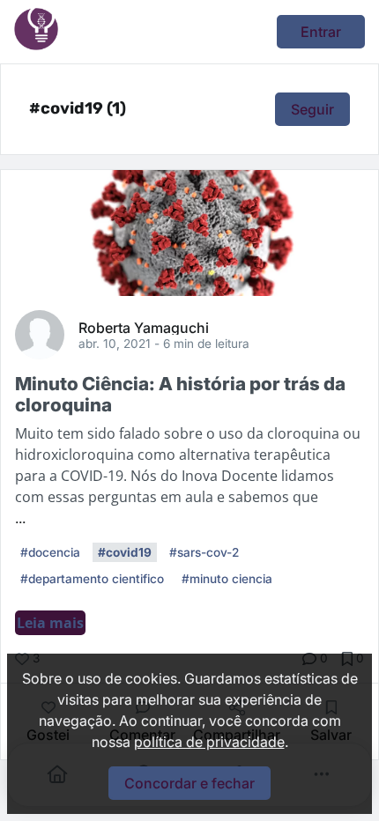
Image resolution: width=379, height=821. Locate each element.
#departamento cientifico (92, 579)
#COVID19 (125, 552)
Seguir (312, 109)
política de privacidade (209, 742)
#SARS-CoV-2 (204, 552)
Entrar (321, 32)
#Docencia (50, 552)
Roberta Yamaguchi (143, 327)
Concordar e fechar (189, 783)
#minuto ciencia (227, 579)
